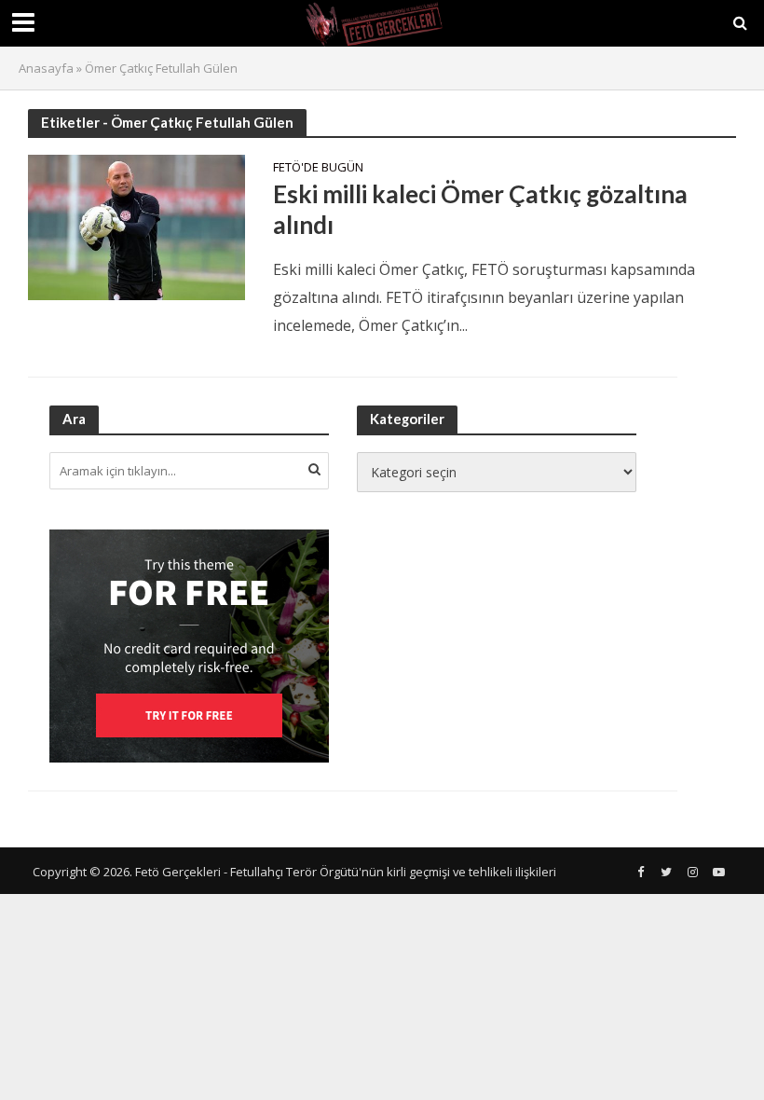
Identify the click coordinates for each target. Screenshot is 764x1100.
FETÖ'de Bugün (318, 168)
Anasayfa (46, 68)
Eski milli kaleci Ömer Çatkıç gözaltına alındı (480, 210)
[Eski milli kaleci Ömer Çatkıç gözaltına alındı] (136, 225)
